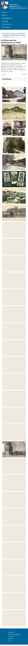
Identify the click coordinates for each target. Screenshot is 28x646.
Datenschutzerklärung (14, 634)
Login (9, 641)
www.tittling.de (6, 27)
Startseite (4, 12)
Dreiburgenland (6, 18)
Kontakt (10, 638)
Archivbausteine (6, 24)
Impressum (11, 632)
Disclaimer (11, 636)
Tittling (4, 15)
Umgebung (5, 21)
